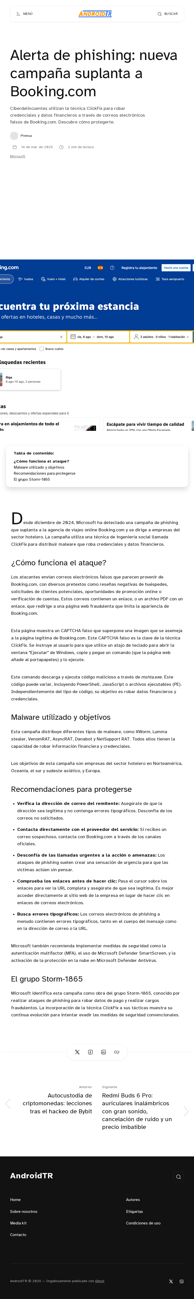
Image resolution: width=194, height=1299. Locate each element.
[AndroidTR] (95, 14)
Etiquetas (134, 1212)
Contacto (18, 1235)
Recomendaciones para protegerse (45, 473)
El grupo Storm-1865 (32, 479)
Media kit (18, 1223)
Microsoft (17, 156)
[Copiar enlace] (117, 1052)
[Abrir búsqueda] (178, 1177)
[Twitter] (171, 1281)
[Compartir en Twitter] (77, 1052)
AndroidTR (31, 1176)
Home (15, 1200)
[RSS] (181, 1281)
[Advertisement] (97, 221)
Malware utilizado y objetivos (39, 467)
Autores (133, 1200)
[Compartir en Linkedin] (104, 1052)
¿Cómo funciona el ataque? (41, 461)
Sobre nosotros (23, 1212)
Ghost (99, 1281)
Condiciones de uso (143, 1223)
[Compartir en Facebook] (90, 1052)
